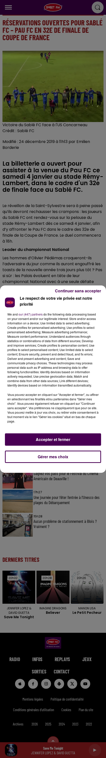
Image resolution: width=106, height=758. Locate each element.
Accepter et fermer (53, 439)
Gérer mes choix (53, 456)
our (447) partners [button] (30, 314)
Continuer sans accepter (78, 291)
